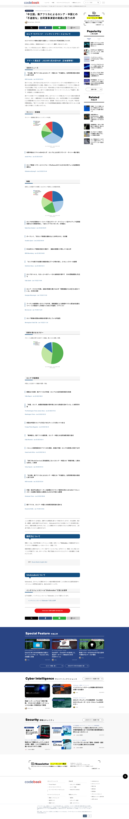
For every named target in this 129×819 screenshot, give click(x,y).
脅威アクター (52, 802)
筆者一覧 (94, 786)
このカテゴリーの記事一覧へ (92, 678)
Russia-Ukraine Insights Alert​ (39, 562)
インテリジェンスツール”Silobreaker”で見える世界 (42, 600)
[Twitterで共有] (31, 27)
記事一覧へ (94, 89)
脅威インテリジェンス (54, 797)
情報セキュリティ (77, 2)
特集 (53, 2)
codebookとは (95, 781)
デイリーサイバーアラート (55, 787)
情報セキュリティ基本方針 (98, 796)
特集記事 (71, 781)
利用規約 (94, 791)
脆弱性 (71, 797)
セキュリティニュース (53, 781)
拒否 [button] (89, 815)
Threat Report (52, 784)
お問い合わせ (95, 799)
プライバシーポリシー (97, 794)
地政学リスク (52, 800)
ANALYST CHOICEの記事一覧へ (76, 665)
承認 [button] (85, 815)
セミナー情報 (73, 787)
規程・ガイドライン (74, 802)
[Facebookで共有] (45, 27)
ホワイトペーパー (96, 783)
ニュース (47, 2)
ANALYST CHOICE (75, 789)
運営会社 (94, 788)
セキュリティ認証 (74, 800)
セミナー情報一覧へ (51, 665)
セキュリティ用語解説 (75, 784)
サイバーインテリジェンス (63, 2)
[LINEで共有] (59, 27)
